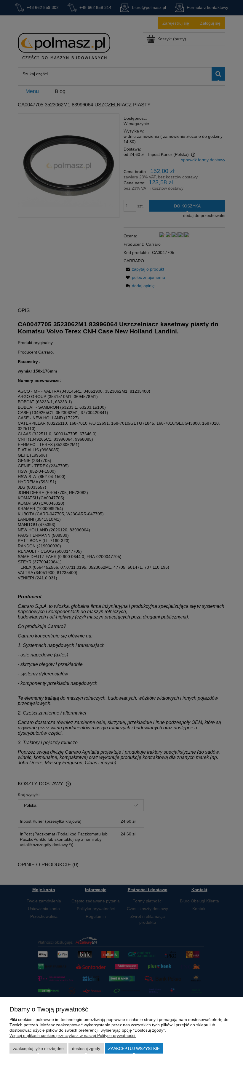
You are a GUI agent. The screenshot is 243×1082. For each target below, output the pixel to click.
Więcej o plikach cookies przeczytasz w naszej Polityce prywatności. (72, 1035)
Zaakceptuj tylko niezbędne (38, 1048)
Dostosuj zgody (86, 1048)
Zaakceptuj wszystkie (134, 1048)
